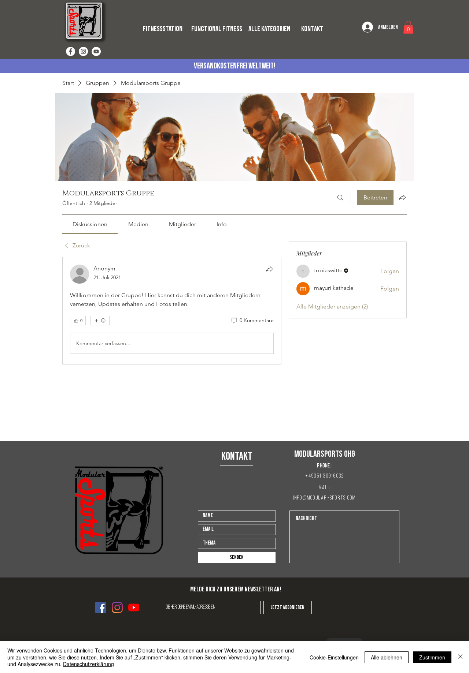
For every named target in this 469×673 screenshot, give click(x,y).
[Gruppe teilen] (402, 197)
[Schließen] (460, 657)
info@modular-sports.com (324, 498)
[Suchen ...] (340, 197)
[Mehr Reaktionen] (100, 320)
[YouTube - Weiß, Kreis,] (96, 51)
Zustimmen (432, 657)
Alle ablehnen (386, 657)
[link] (90, 224)
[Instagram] (117, 607)
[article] (171, 310)
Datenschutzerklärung (88, 664)
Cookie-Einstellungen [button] (334, 657)
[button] (408, 27)
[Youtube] (133, 607)
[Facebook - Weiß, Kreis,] (70, 51)
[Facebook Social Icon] (100, 607)
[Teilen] (269, 269)
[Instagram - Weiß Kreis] (83, 51)
